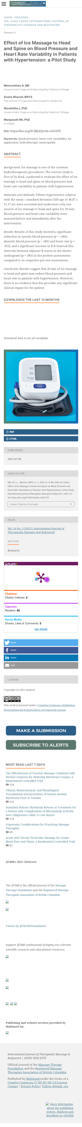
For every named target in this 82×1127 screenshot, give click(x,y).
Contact (13, 1086)
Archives (21, 17)
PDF (11, 431)
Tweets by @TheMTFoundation (26, 926)
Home (8, 17)
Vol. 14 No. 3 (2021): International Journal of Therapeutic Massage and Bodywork (36, 23)
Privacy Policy (30, 1086)
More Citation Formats (24, 504)
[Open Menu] (4, 4)
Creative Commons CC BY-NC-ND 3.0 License (37, 1082)
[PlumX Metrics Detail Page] (41, 577)
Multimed (33, 1079)
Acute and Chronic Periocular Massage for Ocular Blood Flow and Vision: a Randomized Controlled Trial (40, 839)
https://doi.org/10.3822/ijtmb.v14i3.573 (35, 131)
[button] (41, 642)
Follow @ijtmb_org (55, 1086)
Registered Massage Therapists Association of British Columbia (37, 1070)
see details (41, 629)
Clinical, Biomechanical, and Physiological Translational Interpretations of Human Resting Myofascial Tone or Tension (36, 794)
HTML (13, 438)
